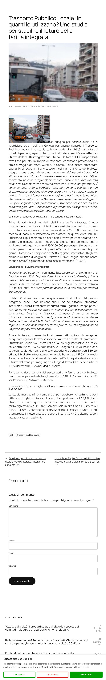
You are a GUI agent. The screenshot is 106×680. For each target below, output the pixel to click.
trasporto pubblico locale (28, 435)
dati (12, 435)
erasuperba (22, 106)
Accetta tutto (86, 674)
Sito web (12, 565)
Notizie (55, 106)
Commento (14, 505)
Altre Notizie (34, 106)
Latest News (46, 106)
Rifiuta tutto (52, 674)
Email (11, 553)
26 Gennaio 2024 (97, 628)
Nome (12, 540)
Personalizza (19, 674)
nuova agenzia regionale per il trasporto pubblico (66, 195)
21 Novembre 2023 (96, 642)
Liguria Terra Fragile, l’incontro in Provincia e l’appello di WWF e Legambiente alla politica (77, 460)
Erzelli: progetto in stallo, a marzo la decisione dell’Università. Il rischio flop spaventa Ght (25, 461)
